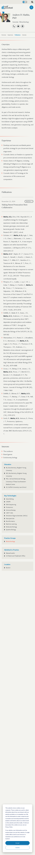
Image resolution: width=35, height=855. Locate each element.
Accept (17, 843)
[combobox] (31, 1)
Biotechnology (10, 541)
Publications (17, 35)
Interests (24, 35)
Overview (4, 35)
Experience (10, 35)
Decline (18, 847)
